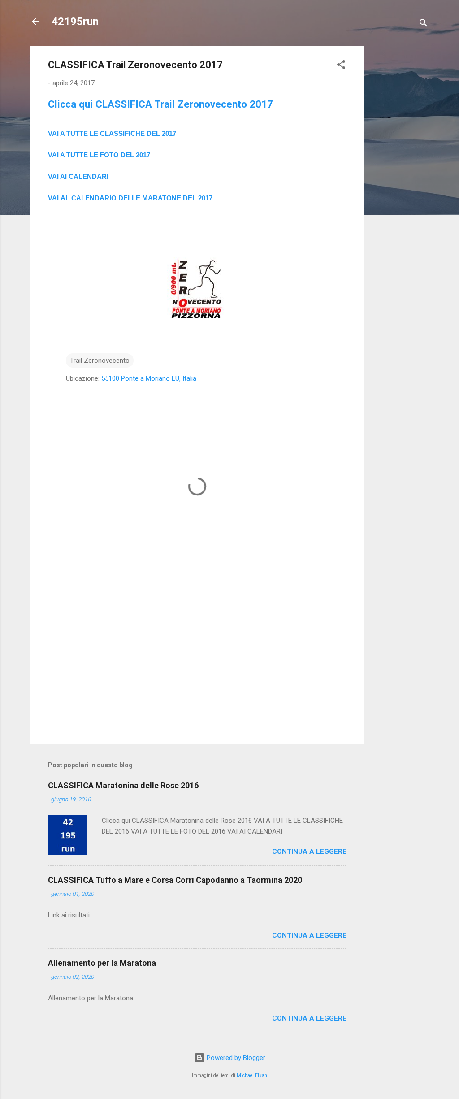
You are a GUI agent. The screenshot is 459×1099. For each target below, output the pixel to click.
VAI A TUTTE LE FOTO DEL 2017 (99, 155)
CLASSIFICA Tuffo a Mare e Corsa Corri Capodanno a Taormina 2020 (175, 880)
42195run (75, 21)
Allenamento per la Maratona (102, 963)
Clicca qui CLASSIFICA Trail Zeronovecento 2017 (160, 104)
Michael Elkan (252, 1075)
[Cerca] (423, 24)
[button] (341, 66)
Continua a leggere (309, 851)
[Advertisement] (400, 180)
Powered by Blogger (235, 1058)
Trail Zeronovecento (100, 360)
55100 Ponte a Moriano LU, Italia (148, 378)
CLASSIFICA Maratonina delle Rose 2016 (123, 785)
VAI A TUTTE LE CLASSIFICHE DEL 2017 (112, 133)
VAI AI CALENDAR (77, 176)
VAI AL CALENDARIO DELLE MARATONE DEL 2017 (130, 198)
